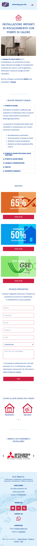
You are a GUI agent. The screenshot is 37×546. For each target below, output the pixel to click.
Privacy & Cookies (14, 372)
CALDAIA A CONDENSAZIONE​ (14, 163)
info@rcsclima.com (20, 529)
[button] (32, 5)
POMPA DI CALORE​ (11, 106)
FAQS (21, 541)
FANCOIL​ (8, 167)
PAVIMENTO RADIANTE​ (13, 171)
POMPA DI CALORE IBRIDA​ (14, 159)
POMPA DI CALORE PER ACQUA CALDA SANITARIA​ (18, 154)
